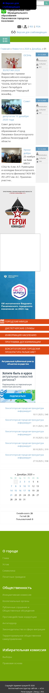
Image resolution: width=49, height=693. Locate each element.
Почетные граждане (14, 576)
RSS (31, 26)
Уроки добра (27, 151)
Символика (9, 570)
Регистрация (26, 691)
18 (29, 490)
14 (11, 490)
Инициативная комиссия (17, 594)
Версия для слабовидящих (31, 32)
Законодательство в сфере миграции (24, 629)
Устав (6, 564)
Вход (36, 691)
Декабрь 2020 (24, 474)
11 (29, 486)
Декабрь (36, 48)
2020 (26, 48)
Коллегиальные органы (16, 601)
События (42, 64)
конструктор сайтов (28, 688)
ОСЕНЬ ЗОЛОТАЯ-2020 (17, 63)
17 (24, 490)
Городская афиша (16, 321)
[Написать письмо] (19, 26)
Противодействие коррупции (20, 616)
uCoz (42, 688)
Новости (17, 48)
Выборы (7, 656)
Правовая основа (12, 663)
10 (24, 486)
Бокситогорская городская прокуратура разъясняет (22, 350)
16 (20, 490)
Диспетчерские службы (19, 328)
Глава (6, 558)
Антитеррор (10, 623)
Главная (5, 48)
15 (16, 490)
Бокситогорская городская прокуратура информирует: (24, 409)
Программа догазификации (23, 341)
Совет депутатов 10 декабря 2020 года (16, 110)
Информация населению (20, 335)
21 (11, 495)
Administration (41, 61)
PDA (38, 26)
